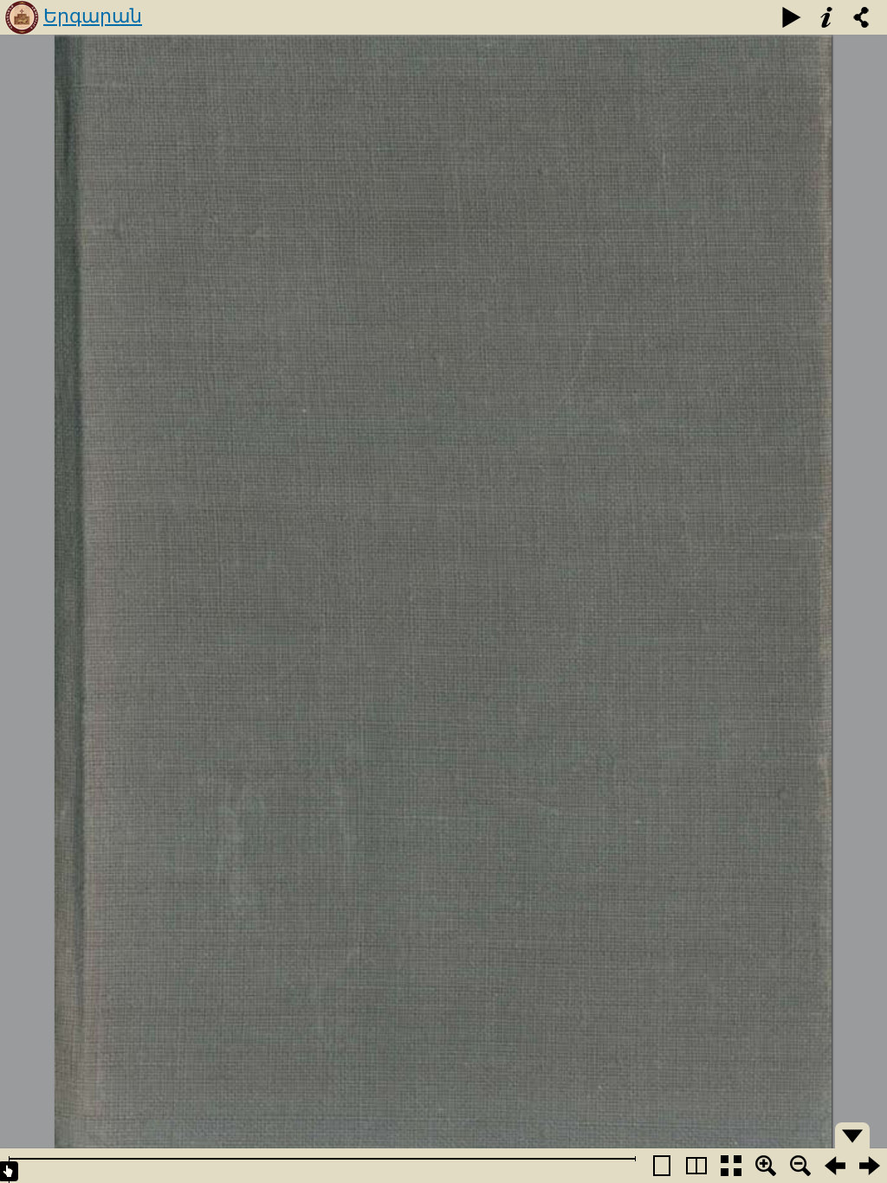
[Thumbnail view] (731, 1165)
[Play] (791, 17)
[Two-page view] (696, 1165)
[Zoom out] (800, 1165)
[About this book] (826, 17)
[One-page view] (661, 1165)
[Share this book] (861, 17)
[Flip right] (869, 1165)
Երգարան (92, 16)
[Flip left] (835, 1165)
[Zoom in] (765, 1165)
